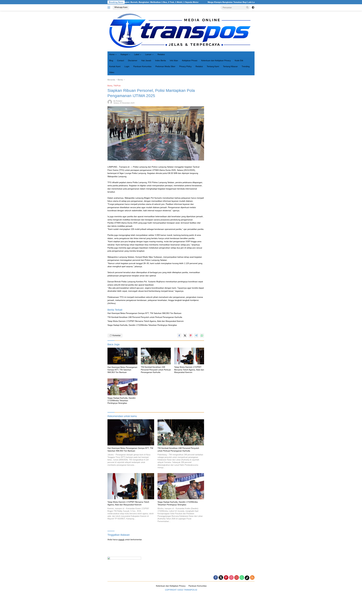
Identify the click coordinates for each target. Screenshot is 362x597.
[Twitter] (221, 577)
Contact (120, 60)
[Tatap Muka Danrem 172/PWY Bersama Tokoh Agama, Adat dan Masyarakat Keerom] (189, 356)
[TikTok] (247, 578)
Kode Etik (239, 60)
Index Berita (160, 60)
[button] (247, 7)
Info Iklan (174, 60)
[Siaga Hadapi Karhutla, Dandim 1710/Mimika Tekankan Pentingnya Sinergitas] (122, 386)
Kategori (124, 54)
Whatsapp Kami (120, 7)
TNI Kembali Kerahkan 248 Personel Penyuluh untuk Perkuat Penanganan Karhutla (144, 317)
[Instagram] (231, 577)
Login (126, 66)
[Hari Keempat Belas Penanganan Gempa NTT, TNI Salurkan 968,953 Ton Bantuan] (122, 356)
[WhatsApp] (242, 577)
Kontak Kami (114, 66)
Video (111, 72)
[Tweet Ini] (185, 335)
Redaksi (161, 54)
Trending (246, 66)
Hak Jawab (146, 60)
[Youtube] (236, 577)
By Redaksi (117, 101)
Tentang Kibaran (230, 66)
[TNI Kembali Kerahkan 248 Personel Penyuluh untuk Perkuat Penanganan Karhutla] (156, 356)
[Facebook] (215, 577)
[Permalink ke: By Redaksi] (109, 102)
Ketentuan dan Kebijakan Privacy (216, 60)
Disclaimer (132, 60)
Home (112, 54)
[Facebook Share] (179, 335)
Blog (111, 60)
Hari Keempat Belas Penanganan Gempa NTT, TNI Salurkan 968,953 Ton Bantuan (144, 313)
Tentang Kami (213, 66)
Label (136, 54)
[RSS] (252, 577)
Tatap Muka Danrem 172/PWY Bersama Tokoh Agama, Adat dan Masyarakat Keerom (145, 321)
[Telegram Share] (196, 335)
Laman (148, 54)
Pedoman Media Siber (165, 66)
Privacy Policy (185, 66)
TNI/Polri (117, 86)
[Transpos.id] (181, 31)
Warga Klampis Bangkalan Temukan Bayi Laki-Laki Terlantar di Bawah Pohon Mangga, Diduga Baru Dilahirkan (229, 2)
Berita (109, 86)
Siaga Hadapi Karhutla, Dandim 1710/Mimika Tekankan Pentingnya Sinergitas (142, 325)
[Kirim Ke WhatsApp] (202, 335)
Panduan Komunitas (142, 66)
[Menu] (109, 7)
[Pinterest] (226, 577)
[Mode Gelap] (253, 7)
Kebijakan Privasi (189, 60)
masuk (121, 539)
